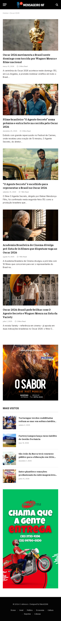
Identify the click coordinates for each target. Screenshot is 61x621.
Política (29, 610)
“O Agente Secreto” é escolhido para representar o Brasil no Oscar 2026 (25, 185)
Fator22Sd (44, 604)
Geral (21, 610)
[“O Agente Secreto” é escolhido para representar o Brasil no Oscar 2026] (30, 164)
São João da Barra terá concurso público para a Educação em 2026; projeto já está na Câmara (36, 457)
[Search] (56, 4)
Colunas (37, 614)
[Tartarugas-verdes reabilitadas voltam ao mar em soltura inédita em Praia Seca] (9, 422)
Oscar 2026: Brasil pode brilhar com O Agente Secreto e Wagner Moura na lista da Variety (30, 313)
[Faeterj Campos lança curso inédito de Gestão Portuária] (9, 440)
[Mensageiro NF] (30, 4)
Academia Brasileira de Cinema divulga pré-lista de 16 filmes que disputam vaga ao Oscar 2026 (30, 248)
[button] (30, 372)
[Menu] (5, 4)
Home (5, 13)
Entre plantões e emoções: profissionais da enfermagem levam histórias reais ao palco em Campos (38, 474)
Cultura (50, 610)
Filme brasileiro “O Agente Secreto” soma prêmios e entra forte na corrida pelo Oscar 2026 (30, 123)
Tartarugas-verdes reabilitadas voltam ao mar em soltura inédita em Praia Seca (37, 421)
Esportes (27, 614)
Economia (40, 610)
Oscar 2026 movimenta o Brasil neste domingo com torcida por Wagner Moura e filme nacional (30, 58)
